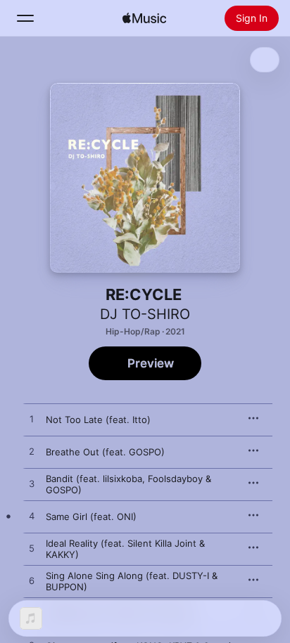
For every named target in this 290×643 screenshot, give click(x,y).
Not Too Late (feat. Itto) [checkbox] (98, 419)
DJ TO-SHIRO (145, 314)
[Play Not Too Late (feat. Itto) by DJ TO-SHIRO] (32, 419)
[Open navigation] (25, 18)
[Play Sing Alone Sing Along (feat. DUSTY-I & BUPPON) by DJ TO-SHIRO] (32, 581)
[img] (144, 18)
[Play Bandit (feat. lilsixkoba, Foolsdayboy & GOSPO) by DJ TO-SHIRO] (32, 484)
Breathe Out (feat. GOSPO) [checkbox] (105, 451)
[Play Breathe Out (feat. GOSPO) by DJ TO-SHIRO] (32, 452)
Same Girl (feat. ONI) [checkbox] (91, 516)
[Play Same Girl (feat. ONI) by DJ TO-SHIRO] (32, 516)
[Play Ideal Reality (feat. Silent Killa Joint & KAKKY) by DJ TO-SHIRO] (32, 549)
